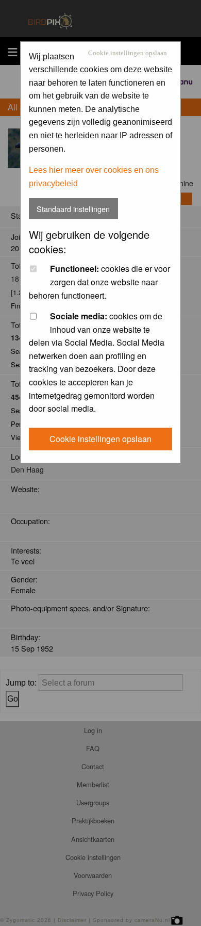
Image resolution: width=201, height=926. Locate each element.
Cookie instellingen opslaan (127, 53)
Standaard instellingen (73, 208)
